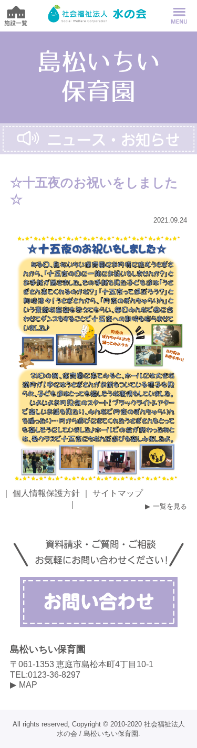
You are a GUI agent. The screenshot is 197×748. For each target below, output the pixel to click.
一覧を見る (170, 506)
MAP (28, 684)
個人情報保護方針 (46, 493)
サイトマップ (117, 493)
